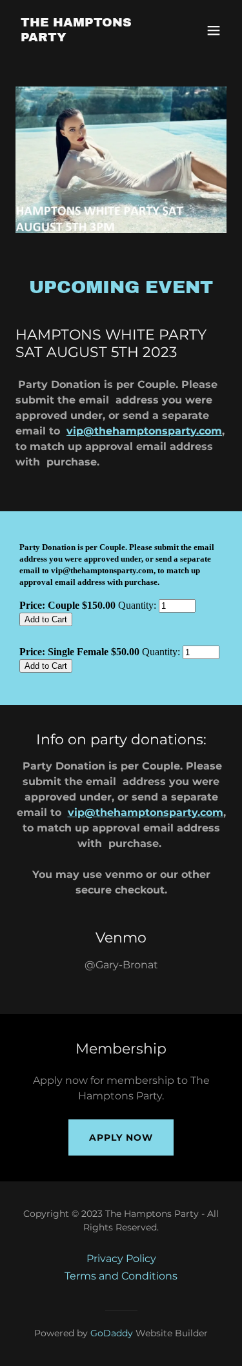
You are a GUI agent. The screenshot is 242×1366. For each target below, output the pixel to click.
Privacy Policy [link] (121, 1258)
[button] (214, 30)
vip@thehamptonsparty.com (144, 431)
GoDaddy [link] (111, 1333)
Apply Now (121, 1137)
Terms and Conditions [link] (121, 1276)
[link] (89, 38)
